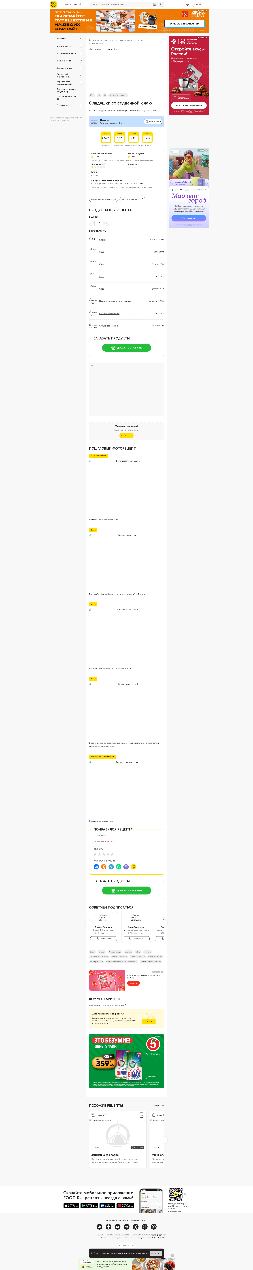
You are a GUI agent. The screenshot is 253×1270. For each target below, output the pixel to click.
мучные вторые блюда (151, 962)
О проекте (62, 105)
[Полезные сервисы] (80, 53)
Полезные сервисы (66, 53)
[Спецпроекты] (80, 45)
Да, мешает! (126, 435)
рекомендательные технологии (127, 1253)
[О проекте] (80, 105)
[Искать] (161, 4)
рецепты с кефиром (99, 957)
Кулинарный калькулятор (102, 199)
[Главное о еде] (80, 60)
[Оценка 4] (108, 854)
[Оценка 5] (112, 854)
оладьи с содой (138, 957)
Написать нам (128, 1246)
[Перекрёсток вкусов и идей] (80, 83)
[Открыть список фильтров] (154, 4)
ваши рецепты (96, 962)
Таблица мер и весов (130, 199)
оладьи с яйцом (155, 957)
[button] (89, 923)
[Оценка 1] (95, 854)
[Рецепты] (80, 38)
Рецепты (61, 38)
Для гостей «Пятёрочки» (63, 75)
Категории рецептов (144, 1238)
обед (137, 952)
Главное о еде (63, 60)
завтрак (128, 952)
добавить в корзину (129, 348)
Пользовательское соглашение (143, 1235)
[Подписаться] (141, 1115)
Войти (148, 1022)
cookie (146, 1253)
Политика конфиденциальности (117, 1235)
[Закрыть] (164, 1235)
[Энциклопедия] (80, 68)
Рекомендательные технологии (122, 1238)
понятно (155, 1253)
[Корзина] (187, 4)
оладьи (102, 952)
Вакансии (104, 1238)
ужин (92, 952)
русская (94, 175)
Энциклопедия (64, 68)
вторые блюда (115, 952)
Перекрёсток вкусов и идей (64, 82)
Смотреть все (157, 1105)
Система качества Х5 (66, 97)
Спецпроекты (63, 46)
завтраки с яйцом (119, 957)
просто (147, 952)
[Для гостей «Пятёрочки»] (80, 75)
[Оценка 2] (99, 854)
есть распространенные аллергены (121, 962)
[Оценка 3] (104, 854)
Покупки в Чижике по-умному (66, 90)
